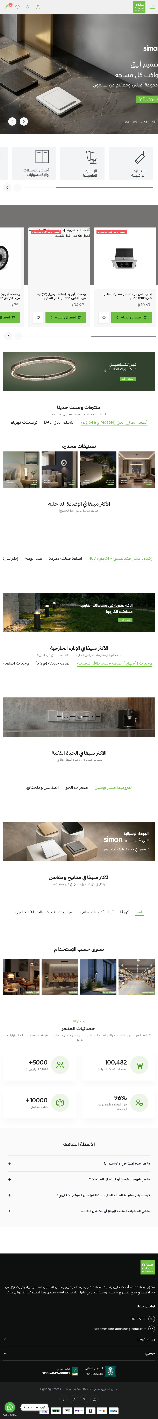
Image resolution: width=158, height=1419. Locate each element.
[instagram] (94, 1399)
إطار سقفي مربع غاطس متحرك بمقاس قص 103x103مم (127, 296)
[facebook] (63, 1399)
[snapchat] (74, 1399)
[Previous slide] (24, 121)
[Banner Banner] (79, 371)
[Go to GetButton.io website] (9, 1415)
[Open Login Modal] (38, 7)
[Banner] (136, 469)
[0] (7, 7)
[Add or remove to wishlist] (104, 317)
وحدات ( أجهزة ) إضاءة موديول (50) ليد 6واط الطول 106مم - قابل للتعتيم (61, 296)
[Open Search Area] (28, 7)
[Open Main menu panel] (152, 7)
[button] (153, 122)
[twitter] (84, 1399)
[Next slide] (12, 121)
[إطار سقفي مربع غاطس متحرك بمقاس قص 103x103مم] (125, 258)
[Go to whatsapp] (10, 1407)
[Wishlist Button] (17, 7)
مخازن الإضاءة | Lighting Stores (60, 1389)
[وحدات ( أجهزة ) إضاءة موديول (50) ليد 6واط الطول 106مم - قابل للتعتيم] (59, 258)
